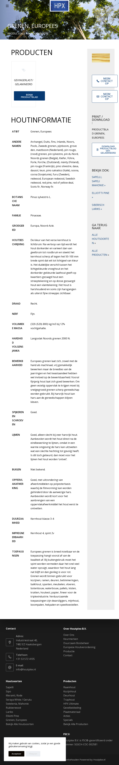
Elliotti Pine (12, 716)
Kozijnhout (69, 691)
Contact (67, 655)
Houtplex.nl (99, 759)
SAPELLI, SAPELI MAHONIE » (99, 181)
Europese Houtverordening (79, 647)
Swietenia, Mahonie (17, 703)
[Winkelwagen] (112, 6)
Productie (69, 651)
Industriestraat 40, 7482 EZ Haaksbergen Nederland (29, 644)
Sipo (8, 691)
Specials (68, 720)
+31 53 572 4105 (25, 659)
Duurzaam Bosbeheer (76, 643)
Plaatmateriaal (71, 712)
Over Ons (68, 635)
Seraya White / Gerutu (19, 699)
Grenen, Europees (16, 720)
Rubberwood (13, 707)
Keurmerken (70, 639)
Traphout (69, 699)
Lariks (9, 712)
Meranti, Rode (14, 695)
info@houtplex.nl (26, 669)
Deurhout (69, 695)
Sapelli (9, 687)
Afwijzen (33, 753)
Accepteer (16, 753)
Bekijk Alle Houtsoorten (20, 724)
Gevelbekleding (72, 707)
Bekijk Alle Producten (75, 724)
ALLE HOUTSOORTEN (100, 239)
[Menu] (7, 5)
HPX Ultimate (71, 703)
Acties (66, 716)
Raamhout (69, 687)
